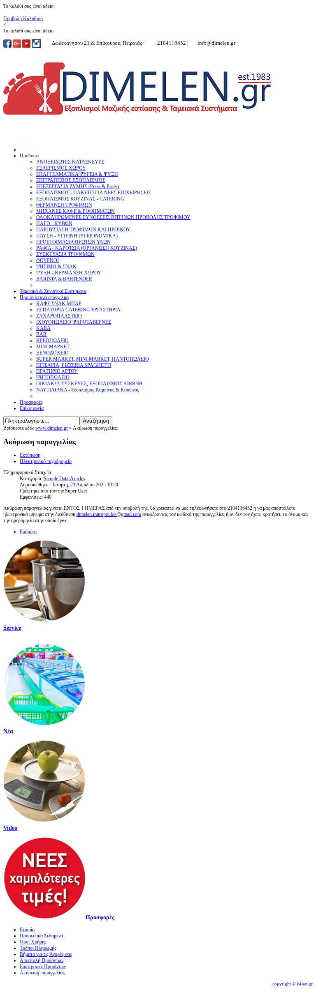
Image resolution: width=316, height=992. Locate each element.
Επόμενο (28, 531)
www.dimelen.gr (51, 428)
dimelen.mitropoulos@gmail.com (109, 514)
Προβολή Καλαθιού (23, 18)
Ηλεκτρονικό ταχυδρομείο (46, 461)
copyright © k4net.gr (292, 984)
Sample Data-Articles (64, 478)
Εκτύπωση (30, 455)
